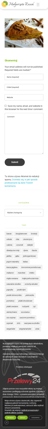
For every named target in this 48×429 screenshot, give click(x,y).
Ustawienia (35, 418)
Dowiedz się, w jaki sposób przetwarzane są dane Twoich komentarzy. (21, 182)
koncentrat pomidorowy (31, 267)
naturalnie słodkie (14, 284)
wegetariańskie (25, 329)
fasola (34, 250)
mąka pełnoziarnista (30, 278)
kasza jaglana (12, 267)
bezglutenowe (21, 234)
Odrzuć (22, 418)
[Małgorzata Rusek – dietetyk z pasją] (18, 4)
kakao (25, 262)
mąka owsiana (12, 278)
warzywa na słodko (32, 323)
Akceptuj (10, 418)
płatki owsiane (12, 306)
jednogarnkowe (29, 256)
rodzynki (25, 306)
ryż (34, 306)
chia (17, 239)
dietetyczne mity (13, 250)
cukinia (9, 245)
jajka (17, 256)
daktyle (30, 245)
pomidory (10, 301)
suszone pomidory (27, 318)
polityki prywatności (30, 410)
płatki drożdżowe (25, 301)
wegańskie (11, 329)
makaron (10, 273)
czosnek (19, 245)
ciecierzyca (27, 239)
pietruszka (30, 295)
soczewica (25, 312)
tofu (18, 323)
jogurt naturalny (13, 262)
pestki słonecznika (14, 295)
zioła (37, 329)
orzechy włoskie (31, 284)
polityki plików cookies (14, 413)
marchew (21, 273)
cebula (9, 239)
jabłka (9, 256)
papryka (10, 290)
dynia (25, 250)
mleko (31, 273)
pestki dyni (21, 290)
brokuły (34, 234)
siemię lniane (12, 312)
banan (9, 234)
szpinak (10, 323)
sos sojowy (11, 318)
